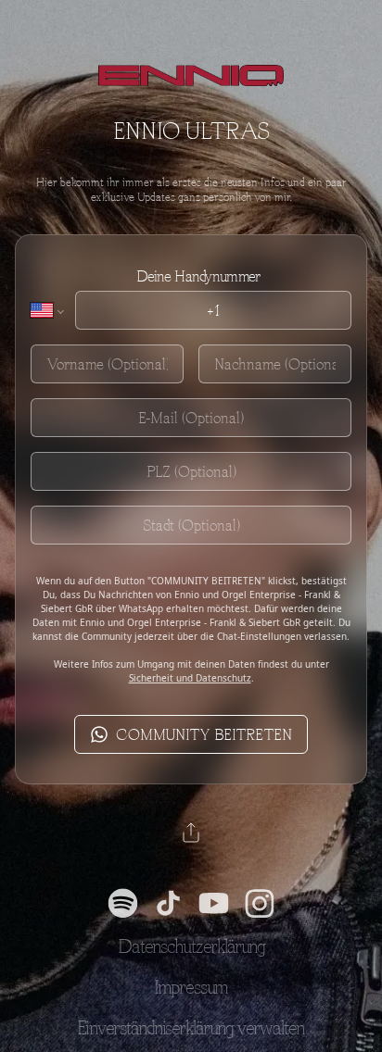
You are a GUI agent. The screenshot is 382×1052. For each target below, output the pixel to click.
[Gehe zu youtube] (213, 903)
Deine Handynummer (198, 276)
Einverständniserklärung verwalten (191, 1027)
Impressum (191, 986)
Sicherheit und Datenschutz (190, 677)
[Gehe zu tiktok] (168, 903)
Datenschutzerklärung (191, 946)
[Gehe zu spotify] (123, 903)
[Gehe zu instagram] (259, 903)
